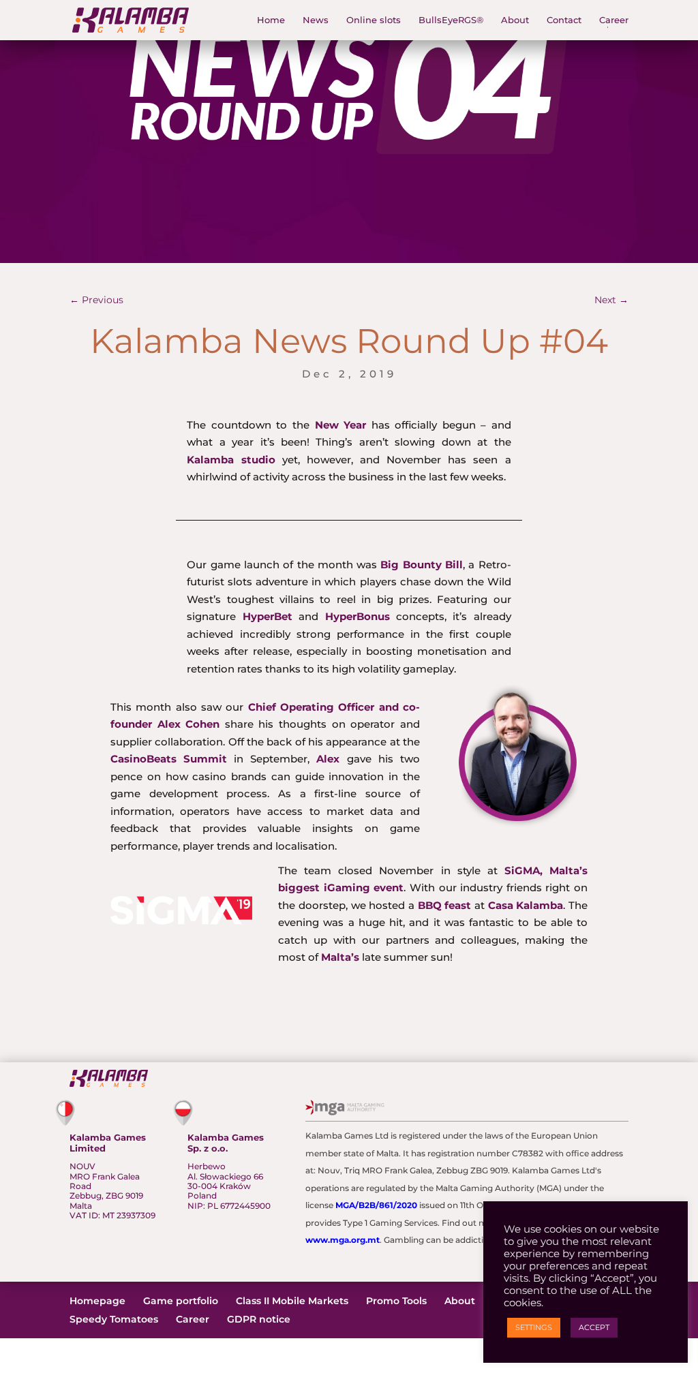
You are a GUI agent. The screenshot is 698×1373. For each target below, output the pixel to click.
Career (613, 20)
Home (271, 20)
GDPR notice (258, 1319)
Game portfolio (180, 1301)
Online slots (373, 20)
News (316, 20)
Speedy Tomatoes (114, 1319)
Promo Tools (396, 1301)
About (515, 20)
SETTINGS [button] (533, 1327)
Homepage (97, 1301)
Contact (564, 20)
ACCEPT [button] (594, 1327)
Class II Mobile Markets (292, 1301)
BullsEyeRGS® (451, 20)
